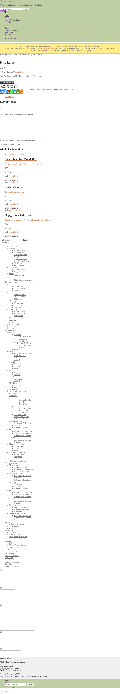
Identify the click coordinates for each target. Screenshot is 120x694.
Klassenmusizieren (21, 520)
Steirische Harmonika (22, 471)
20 (70, 89)
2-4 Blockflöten (20, 415)
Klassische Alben (20, 255)
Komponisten (19, 253)
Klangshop (18, 511)
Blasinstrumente (11, 394)
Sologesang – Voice (16, 524)
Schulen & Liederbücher (23, 431)
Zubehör (12, 328)
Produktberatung (11, 18)
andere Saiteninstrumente (18, 391)
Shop (7, 28)
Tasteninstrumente (11, 246)
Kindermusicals (15, 535)
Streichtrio (13, 322)
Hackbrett (23, 55)
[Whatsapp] (11, 92)
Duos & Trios (24, 341)
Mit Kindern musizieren (18, 537)
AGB (11, 666)
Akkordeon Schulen (21, 467)
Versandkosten (18, 72)
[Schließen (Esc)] (8, 691)
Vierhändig (18, 263)
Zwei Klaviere (19, 265)
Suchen (25, 9)
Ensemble (13, 326)
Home (7, 16)
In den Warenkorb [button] (11, 180)
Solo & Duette (19, 288)
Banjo (11, 370)
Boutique (8, 541)
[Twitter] (5, 92)
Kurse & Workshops (12, 20)
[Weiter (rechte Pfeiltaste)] (3, 693)
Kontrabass (13, 309)
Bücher (7, 549)
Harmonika (13, 465)
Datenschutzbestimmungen (10, 668)
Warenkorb (9, 558)
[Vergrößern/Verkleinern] (1, 691)
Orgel (11, 274)
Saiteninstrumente (11, 55)
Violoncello (13, 301)
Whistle (12, 438)
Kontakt (8, 22)
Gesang (7, 522)
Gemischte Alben (20, 259)
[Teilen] (6, 691)
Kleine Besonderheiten (17, 545)
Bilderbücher (14, 532)
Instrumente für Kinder (17, 539)
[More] (22, 92)
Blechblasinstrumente (17, 453)
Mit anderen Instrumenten (23, 280)
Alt (15, 406)
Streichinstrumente (11, 282)
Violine (12, 284)
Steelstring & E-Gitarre (22, 343)
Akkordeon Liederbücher (23, 469)
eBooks (17, 366)
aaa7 (73, 89)
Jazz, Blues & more (21, 257)
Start (1, 55)
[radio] (62, 119)
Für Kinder (9, 530)
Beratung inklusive (12, 30)
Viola (11, 293)
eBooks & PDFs (20, 356)
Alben (16, 278)
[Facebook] (1, 92)
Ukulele (12, 351)
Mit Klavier (18, 290)
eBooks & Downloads (13, 566)
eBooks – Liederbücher (22, 434)
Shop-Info (8, 564)
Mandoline (13, 362)
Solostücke (23, 339)
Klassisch (17, 335)
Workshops (9, 32)
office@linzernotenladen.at (15, 662)
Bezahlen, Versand (12, 560)
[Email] (18, 92)
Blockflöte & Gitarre (21, 417)
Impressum (4, 666)
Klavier (12, 248)
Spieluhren (13, 543)
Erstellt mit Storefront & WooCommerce (35, 676)
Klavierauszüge (15, 526)
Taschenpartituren (11, 547)
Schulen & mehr (20, 250)
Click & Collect (48, 48)
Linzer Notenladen (7, 1)
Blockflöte (13, 396)
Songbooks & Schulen (22, 354)
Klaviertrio (13, 320)
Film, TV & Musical (21, 261)
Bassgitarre (13, 389)
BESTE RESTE (11, 551)
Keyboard (13, 267)
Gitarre (12, 333)
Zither (11, 377)
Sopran (16, 398)
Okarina (12, 429)
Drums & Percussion (17, 514)
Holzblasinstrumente (16, 444)
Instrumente (18, 358)
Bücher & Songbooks (22, 507)
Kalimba (12, 482)
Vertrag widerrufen (12, 562)
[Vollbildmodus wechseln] (3, 691)
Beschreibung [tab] (10, 97)
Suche (7, 682)
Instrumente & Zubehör (22, 419)
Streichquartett (14, 324)
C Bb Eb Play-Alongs (17, 461)
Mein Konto (9, 554)
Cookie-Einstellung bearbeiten (11, 670)
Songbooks (32, 55)
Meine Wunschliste (12, 556)
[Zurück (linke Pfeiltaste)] (1, 693)
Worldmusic (13, 505)
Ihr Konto (8, 680)
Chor (11, 528)
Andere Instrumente (12, 463)
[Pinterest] (8, 92)
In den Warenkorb (7, 83)
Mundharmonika (15, 421)
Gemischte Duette (16, 318)
